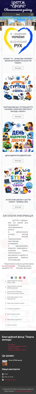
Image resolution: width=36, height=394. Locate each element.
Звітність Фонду (13, 348)
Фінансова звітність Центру (17, 350)
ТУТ (11, 268)
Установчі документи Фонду (17, 346)
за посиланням (8, 266)
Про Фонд (11, 344)
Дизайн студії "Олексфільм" (23, 391)
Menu (18, 14)
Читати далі (18, 68)
